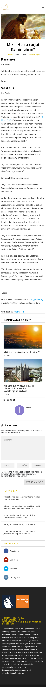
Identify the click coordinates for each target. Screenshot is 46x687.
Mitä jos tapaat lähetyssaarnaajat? (20, 524)
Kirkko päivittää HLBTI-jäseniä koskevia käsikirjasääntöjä (19, 388)
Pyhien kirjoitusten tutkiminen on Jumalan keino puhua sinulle (19, 532)
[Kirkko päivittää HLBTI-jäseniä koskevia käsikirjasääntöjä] (23, 370)
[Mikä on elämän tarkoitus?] (23, 337)
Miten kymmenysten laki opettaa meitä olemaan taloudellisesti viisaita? (22, 507)
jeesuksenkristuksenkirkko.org (15, 670)
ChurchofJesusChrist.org (12, 673)
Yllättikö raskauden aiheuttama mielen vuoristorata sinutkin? (22, 498)
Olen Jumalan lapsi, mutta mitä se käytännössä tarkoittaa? (19, 516)
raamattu (19, 311)
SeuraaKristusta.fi (10, 637)
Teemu (9, 54)
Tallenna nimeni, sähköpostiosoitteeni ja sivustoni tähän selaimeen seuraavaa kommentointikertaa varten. (21, 473)
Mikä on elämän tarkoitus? (22, 352)
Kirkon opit (34, 54)
